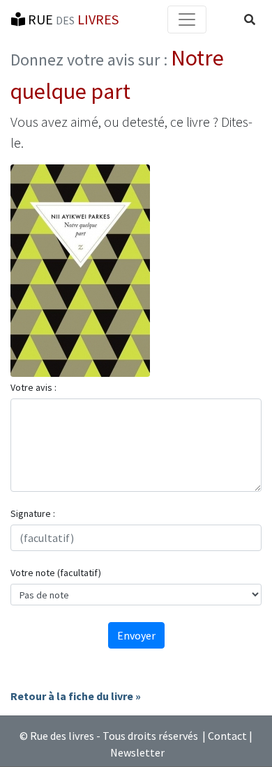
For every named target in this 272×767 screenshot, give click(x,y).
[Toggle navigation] (186, 19)
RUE (72, 19)
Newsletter (137, 752)
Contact (227, 736)
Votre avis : (33, 387)
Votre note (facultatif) (55, 572)
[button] (249, 19)
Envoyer (136, 635)
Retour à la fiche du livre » (75, 696)
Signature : (32, 513)
